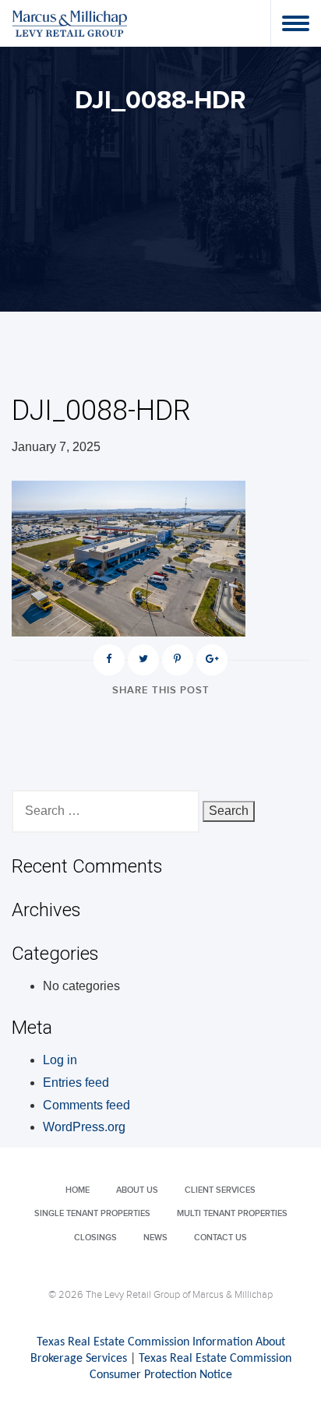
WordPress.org (84, 1127)
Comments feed (86, 1105)
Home (77, 1190)
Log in (60, 1060)
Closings (95, 1237)
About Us (137, 1190)
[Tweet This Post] (143, 659)
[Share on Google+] (212, 659)
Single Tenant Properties (92, 1213)
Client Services (220, 1190)
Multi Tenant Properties (232, 1213)
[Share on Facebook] (109, 659)
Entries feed (76, 1082)
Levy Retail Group (70, 23)
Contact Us (220, 1237)
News (155, 1237)
